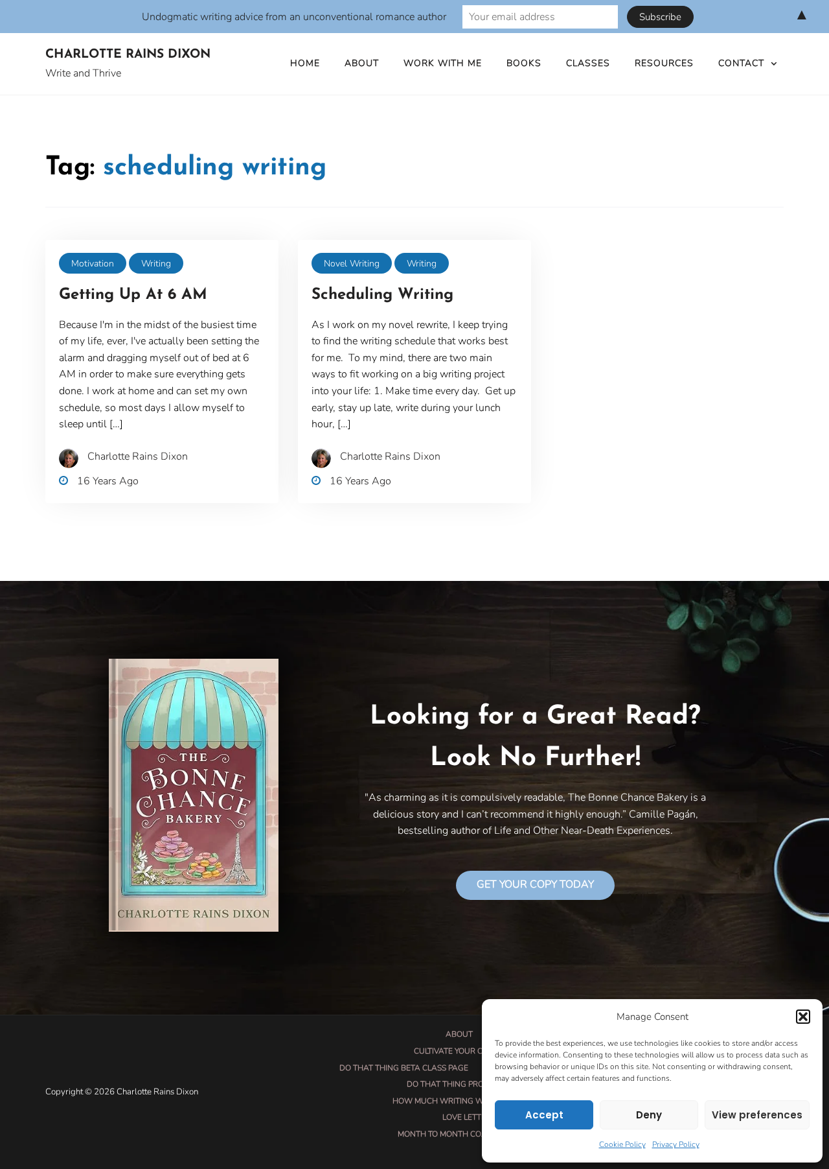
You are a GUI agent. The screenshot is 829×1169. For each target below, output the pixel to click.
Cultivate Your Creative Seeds (476, 1051)
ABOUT (362, 63)
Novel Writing (352, 263)
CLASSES (588, 63)
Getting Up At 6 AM (133, 295)
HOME (305, 63)
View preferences (757, 1115)
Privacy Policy (675, 1144)
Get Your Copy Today (535, 884)
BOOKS (523, 63)
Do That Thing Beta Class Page (403, 1068)
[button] (803, 1016)
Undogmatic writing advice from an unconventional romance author (294, 17)
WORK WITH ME (442, 63)
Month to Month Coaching (455, 1134)
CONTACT (741, 63)
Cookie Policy (622, 1144)
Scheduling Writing (382, 295)
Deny (649, 1115)
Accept (544, 1115)
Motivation (92, 263)
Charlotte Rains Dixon (127, 55)
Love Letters (468, 1117)
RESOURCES (664, 63)
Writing (156, 263)
